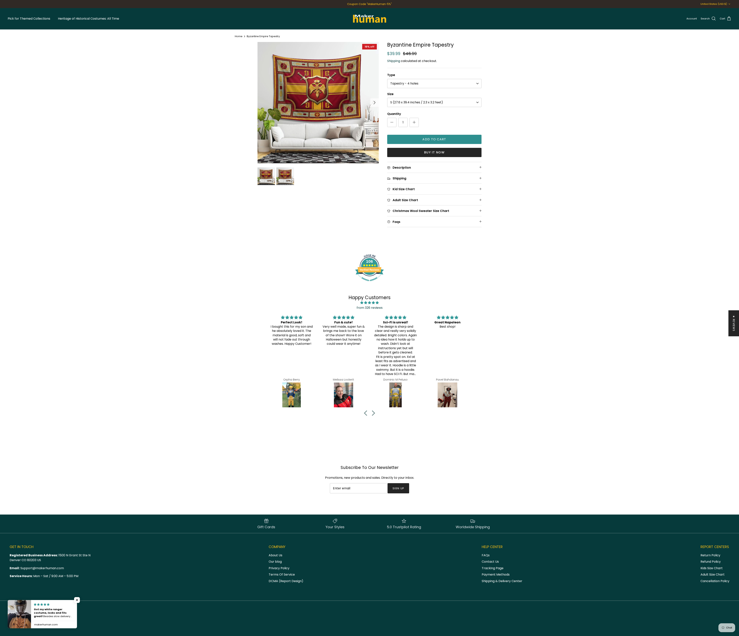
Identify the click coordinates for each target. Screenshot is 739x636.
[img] (369, 302)
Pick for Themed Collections (29, 18)
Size (390, 94)
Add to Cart (434, 139)
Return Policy (710, 555)
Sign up (398, 488)
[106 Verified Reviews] (369, 283)
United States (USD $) (714, 4)
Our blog (275, 561)
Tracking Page (492, 568)
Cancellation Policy (715, 581)
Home (238, 36)
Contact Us (490, 561)
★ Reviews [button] (734, 323)
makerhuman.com (31, 624)
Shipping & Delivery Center (502, 581)
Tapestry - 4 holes (404, 83)
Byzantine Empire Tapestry (263, 36)
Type (391, 75)
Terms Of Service (282, 574)
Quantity (394, 114)
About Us (275, 555)
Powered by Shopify (56, 624)
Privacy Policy (279, 568)
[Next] (374, 102)
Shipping (393, 61)
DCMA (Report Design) (286, 581)
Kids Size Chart (712, 568)
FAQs (486, 555)
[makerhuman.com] (369, 18)
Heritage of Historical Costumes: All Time (88, 18)
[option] (318, 102)
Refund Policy (711, 561)
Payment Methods (496, 574)
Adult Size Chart (713, 574)
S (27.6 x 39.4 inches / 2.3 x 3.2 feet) (416, 102)
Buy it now (434, 152)
